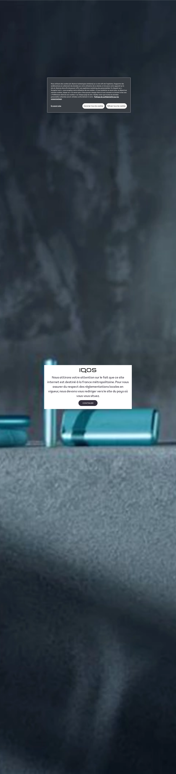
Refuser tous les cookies (116, 106)
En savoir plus (56, 106)
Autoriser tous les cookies (93, 106)
